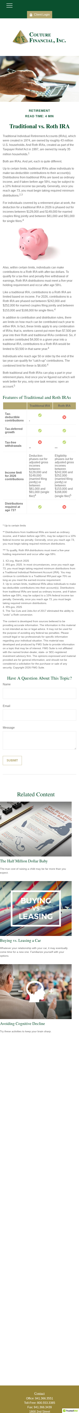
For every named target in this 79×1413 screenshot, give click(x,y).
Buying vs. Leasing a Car (20, 940)
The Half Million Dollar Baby (24, 860)
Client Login (42, 14)
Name (7, 684)
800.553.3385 (46, 1402)
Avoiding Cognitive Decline (22, 1023)
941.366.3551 (44, 1398)
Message (9, 727)
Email (6, 706)
